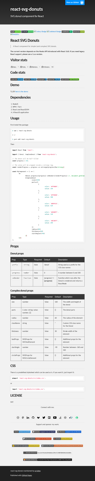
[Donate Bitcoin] (62, 448)
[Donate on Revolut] (69, 434)
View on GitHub (72, 2)
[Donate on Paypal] (44, 434)
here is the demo (21, 92)
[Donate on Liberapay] (26, 448)
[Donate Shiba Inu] (47, 462)
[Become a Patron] (37, 441)
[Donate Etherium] (48, 455)
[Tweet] (22, 434)
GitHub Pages (27, 475)
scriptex (38, 471)
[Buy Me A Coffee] (63, 441)
